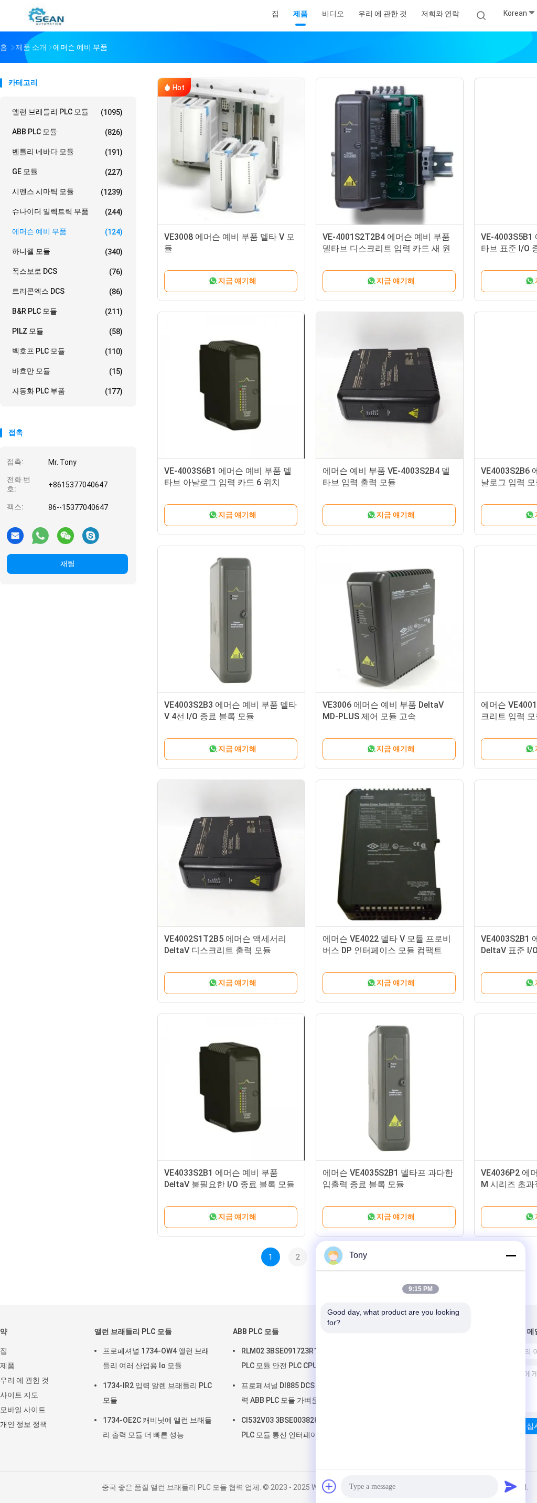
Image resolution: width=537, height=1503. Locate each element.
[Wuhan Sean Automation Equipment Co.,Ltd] (46, 15)
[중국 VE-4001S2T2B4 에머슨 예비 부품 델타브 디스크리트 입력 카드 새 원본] (389, 151)
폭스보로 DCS (67, 271)
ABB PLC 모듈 (67, 131)
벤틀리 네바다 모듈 (67, 151)
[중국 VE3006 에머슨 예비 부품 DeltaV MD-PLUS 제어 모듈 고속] (389, 619)
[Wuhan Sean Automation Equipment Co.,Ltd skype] (90, 535)
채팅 (67, 563)
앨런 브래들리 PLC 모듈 (67, 112)
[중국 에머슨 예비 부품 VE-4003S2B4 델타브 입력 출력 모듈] (389, 385)
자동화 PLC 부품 (67, 391)
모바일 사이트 (23, 1409)
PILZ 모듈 (67, 331)
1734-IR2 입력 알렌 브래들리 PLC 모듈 (157, 1392)
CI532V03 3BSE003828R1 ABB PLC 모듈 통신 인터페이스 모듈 (292, 1427)
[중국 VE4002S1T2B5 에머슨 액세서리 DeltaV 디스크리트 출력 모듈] (231, 853)
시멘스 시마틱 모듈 (67, 191)
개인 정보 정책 (23, 1424)
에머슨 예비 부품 (67, 231)
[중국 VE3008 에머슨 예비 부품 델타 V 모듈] (231, 151)
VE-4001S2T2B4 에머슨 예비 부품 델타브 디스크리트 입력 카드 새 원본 (386, 248)
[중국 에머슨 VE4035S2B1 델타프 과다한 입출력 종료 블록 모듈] (389, 1087)
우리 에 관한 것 (24, 1380)
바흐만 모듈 (67, 371)
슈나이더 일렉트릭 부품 (67, 211)
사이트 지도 (19, 1395)
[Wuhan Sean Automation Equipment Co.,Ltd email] (15, 535)
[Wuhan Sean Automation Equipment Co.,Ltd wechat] (65, 535)
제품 (7, 1365)
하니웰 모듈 (67, 251)
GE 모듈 (67, 171)
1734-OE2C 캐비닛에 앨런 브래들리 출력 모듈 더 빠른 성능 (157, 1427)
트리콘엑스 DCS (67, 291)
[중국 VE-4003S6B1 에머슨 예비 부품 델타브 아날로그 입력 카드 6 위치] (231, 385)
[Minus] (510, 1255)
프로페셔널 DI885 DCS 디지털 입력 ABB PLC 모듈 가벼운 (294, 1392)
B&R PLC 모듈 (67, 311)
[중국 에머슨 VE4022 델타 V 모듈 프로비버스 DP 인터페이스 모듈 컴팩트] (389, 853)
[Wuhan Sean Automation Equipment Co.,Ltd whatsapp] (40, 535)
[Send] (510, 1486)
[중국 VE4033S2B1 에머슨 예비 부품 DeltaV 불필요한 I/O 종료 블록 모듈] (231, 1087)
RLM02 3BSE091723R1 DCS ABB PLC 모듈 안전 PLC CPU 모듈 (295, 1358)
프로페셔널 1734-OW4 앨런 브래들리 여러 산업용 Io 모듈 (156, 1358)
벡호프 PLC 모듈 (67, 351)
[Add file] (329, 1486)
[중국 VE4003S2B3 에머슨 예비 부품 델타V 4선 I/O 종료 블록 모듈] (231, 619)
